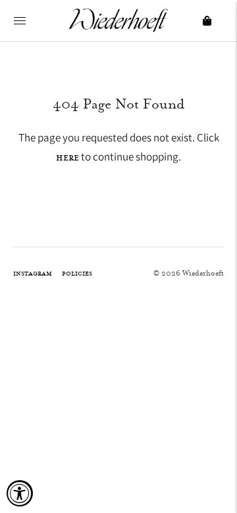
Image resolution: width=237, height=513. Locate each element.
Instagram (32, 273)
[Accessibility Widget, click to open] (20, 493)
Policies (77, 273)
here (67, 157)
